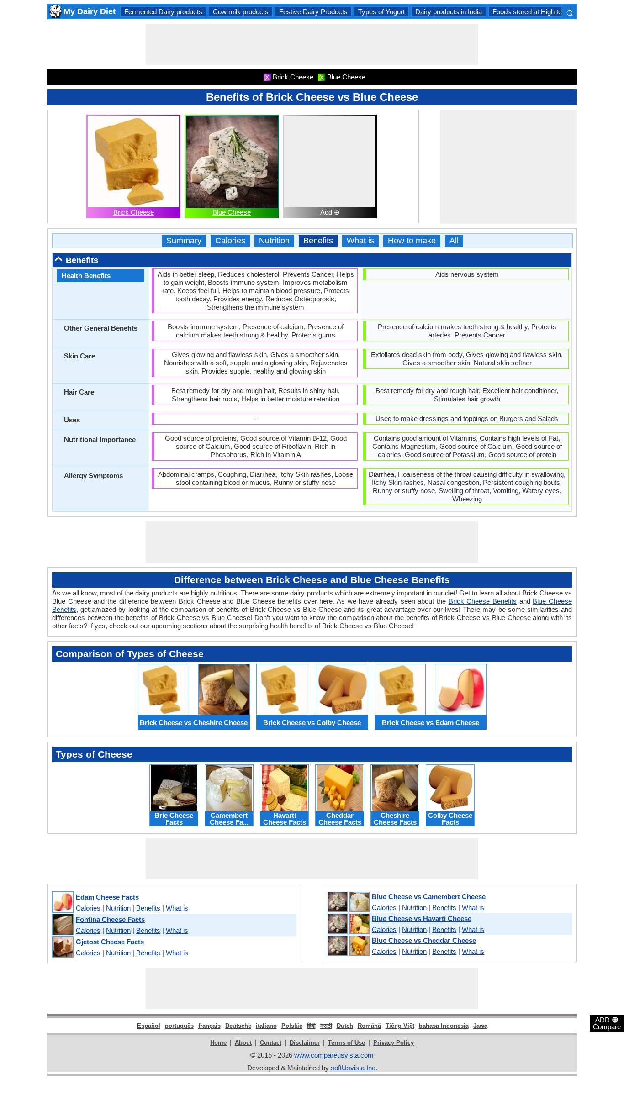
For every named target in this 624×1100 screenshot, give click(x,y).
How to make (412, 240)
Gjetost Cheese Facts (110, 942)
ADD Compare (607, 1023)
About (243, 1042)
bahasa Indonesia (444, 1025)
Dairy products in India (448, 12)
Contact (270, 1042)
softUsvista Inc (353, 1068)
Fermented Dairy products (163, 12)
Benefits (318, 240)
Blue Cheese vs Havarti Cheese (421, 918)
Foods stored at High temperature (542, 12)
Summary (183, 240)
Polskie (291, 1025)
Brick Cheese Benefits (483, 601)
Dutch (345, 1025)
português (179, 1025)
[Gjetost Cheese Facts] (62, 947)
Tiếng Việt (400, 1025)
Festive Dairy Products (313, 12)
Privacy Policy (393, 1042)
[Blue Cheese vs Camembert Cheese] (348, 902)
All (454, 240)
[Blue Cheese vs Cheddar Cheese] (348, 946)
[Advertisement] (312, 44)
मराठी (326, 1025)
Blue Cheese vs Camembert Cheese (429, 896)
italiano (266, 1025)
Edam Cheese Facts (107, 897)
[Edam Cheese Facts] (62, 902)
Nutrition (274, 240)
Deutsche (238, 1025)
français (209, 1025)
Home (218, 1042)
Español (148, 1025)
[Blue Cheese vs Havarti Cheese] (348, 924)
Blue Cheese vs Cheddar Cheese (424, 940)
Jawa (480, 1025)
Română (369, 1025)
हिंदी (311, 1025)
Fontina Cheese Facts (110, 919)
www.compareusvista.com (334, 1055)
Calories (230, 240)
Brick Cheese (133, 212)
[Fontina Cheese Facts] (62, 925)
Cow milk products (241, 12)
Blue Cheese (231, 212)
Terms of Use (346, 1042)
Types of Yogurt (381, 12)
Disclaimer (305, 1042)
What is (360, 240)
